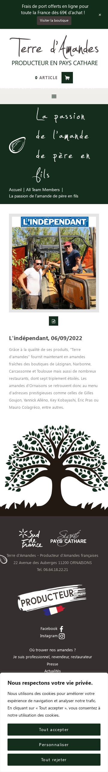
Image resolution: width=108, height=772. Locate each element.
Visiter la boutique (54, 20)
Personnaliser (54, 744)
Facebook (48, 628)
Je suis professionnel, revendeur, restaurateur (52, 656)
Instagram (49, 635)
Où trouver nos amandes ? (52, 650)
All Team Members (43, 189)
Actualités (52, 671)
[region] (54, 722)
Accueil (15, 189)
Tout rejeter (54, 759)
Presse (52, 664)
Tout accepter (54, 729)
